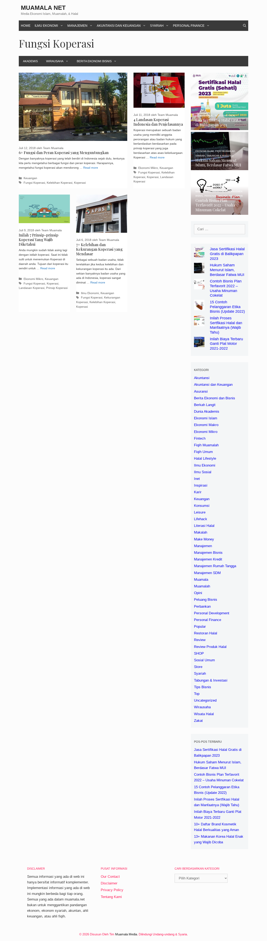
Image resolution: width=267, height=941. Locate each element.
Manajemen (77, 25)
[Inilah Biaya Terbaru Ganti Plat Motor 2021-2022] (199, 344)
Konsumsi (201, 506)
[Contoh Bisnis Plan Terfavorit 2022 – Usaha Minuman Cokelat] (219, 212)
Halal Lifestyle (205, 458)
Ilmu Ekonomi (46, 25)
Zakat (198, 721)
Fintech (199, 438)
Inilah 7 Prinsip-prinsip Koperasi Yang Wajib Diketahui (38, 240)
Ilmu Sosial (202, 472)
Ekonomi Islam (205, 418)
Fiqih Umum (203, 452)
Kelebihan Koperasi (59, 182)
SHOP (199, 653)
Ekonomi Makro (206, 425)
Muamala (201, 580)
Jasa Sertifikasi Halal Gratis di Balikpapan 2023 (227, 254)
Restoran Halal (205, 633)
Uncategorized (205, 700)
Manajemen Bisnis (208, 553)
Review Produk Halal (210, 647)
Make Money (204, 539)
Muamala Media (126, 934)
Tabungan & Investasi (210, 680)
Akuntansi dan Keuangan (119, 25)
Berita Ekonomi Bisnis (94, 61)
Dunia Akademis (206, 412)
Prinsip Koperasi (57, 288)
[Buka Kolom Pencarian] (244, 25)
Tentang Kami (111, 897)
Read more (90, 167)
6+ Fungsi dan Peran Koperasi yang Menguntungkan (64, 152)
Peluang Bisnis (205, 600)
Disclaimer (109, 883)
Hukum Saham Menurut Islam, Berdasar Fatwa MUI (227, 270)
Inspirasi (200, 485)
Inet (197, 479)
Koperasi (80, 182)
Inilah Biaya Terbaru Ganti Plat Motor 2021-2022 (226, 344)
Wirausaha (54, 61)
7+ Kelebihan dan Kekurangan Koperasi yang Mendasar (99, 249)
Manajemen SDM (207, 573)
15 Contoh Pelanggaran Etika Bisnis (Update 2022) (227, 307)
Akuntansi (201, 378)
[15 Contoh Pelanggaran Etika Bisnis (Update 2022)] (199, 307)
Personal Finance (188, 25)
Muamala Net (43, 7)
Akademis (30, 61)
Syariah (157, 25)
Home (25, 25)
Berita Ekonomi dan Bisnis (214, 398)
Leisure (199, 512)
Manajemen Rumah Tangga (215, 566)
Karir (198, 492)
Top (196, 694)
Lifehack (200, 519)
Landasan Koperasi (31, 288)
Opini (198, 593)
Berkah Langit (204, 405)
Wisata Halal (204, 714)
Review (199, 640)
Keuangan (30, 178)
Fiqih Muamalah (206, 445)
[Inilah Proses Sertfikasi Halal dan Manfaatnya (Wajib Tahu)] (199, 323)
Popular (200, 627)
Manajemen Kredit (208, 559)
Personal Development (211, 613)
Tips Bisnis (202, 687)
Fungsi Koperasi (34, 182)
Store (198, 667)
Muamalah (202, 586)
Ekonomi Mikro (148, 167)
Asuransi (201, 391)
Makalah (200, 532)
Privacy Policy (112, 890)
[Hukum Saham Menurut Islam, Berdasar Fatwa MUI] (219, 167)
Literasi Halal (204, 526)
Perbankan (202, 606)
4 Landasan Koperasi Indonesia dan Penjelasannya (158, 122)
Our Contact (110, 877)
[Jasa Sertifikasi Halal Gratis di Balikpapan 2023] (219, 127)
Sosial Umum (204, 660)
